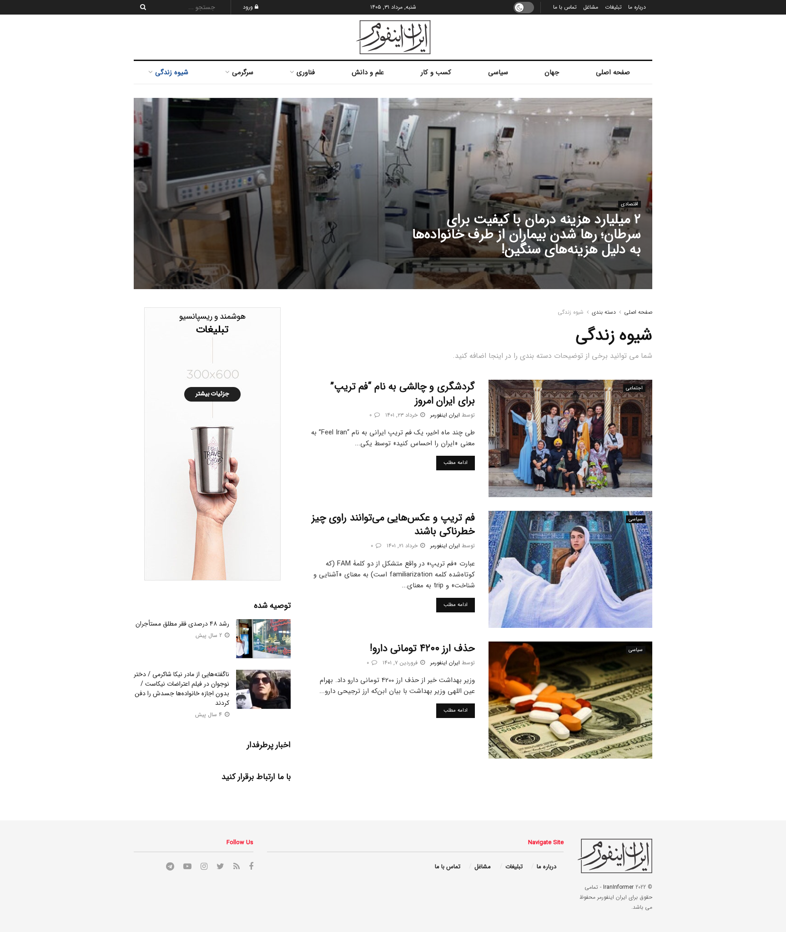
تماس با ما (565, 7)
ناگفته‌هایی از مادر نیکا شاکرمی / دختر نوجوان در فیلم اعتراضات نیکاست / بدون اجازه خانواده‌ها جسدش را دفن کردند (181, 688)
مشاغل (590, 7)
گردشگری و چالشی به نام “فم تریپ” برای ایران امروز (402, 393)
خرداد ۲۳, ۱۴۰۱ (402, 415)
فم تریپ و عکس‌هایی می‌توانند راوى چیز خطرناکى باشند (393, 525)
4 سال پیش (209, 714)
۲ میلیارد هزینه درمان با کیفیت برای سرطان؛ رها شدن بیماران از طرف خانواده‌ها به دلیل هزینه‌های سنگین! (526, 234)
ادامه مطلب (455, 463)
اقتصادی (629, 204)
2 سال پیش (210, 635)
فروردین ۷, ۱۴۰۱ (401, 662)
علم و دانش (368, 72)
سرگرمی (242, 72)
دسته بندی (604, 312)
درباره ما (637, 7)
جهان (551, 72)
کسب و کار (436, 72)
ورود (249, 7)
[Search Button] (140, 7)
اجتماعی (634, 388)
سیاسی (498, 72)
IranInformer (618, 887)
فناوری (306, 72)
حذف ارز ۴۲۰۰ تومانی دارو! (422, 648)
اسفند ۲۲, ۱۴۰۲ (567, 268)
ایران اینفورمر (611, 268)
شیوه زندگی (171, 72)
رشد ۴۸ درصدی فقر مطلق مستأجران (182, 624)
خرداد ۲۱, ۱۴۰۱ (403, 545)
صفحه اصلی (613, 72)
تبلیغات (613, 7)
